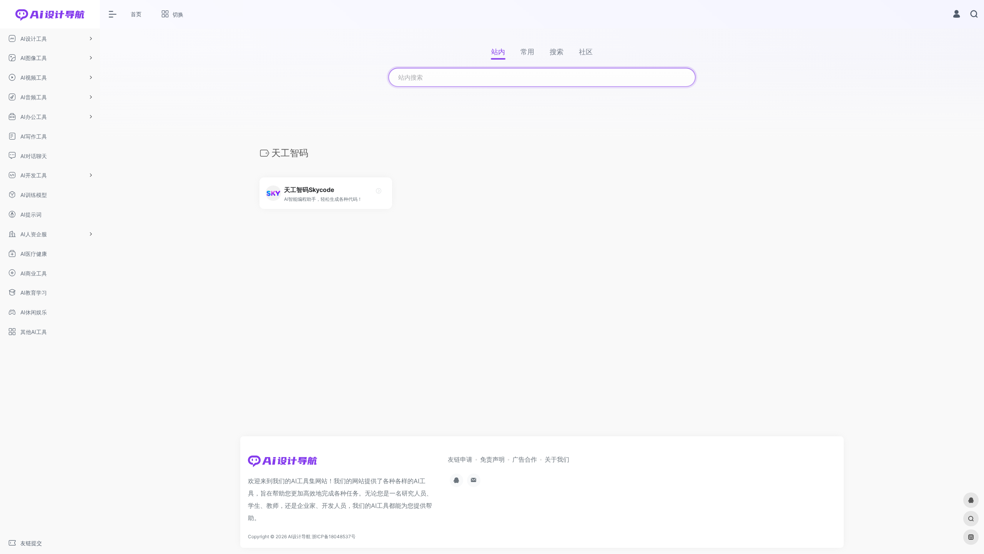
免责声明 (492, 459)
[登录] (956, 15)
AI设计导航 (299, 536)
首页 (136, 14)
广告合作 (524, 459)
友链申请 (460, 459)
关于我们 (557, 459)
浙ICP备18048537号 (334, 536)
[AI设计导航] (282, 463)
